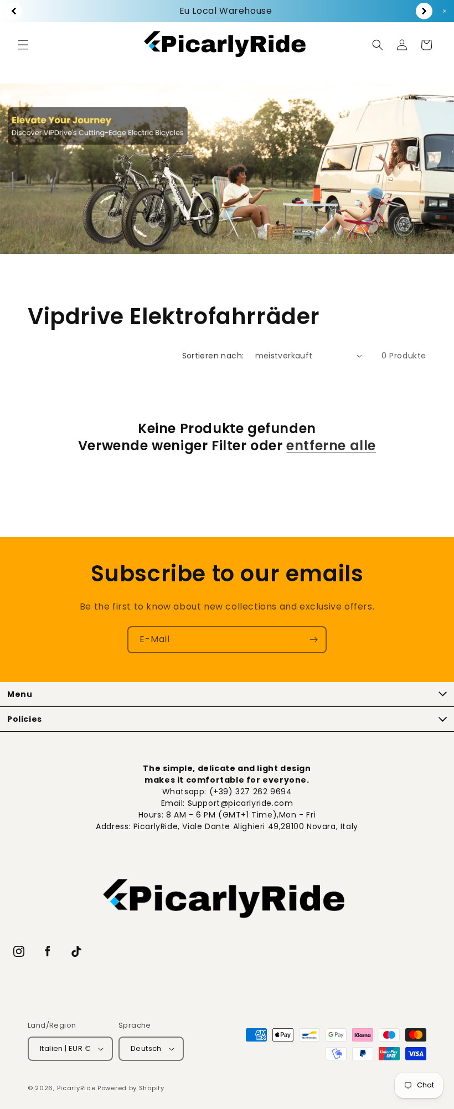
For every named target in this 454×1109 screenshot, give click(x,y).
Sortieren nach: (213, 355)
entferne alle (331, 445)
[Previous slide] (14, 11)
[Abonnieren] (313, 639)
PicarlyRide (76, 1088)
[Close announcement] (444, 11)
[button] (23, 45)
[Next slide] (424, 11)
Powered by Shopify (130, 1088)
